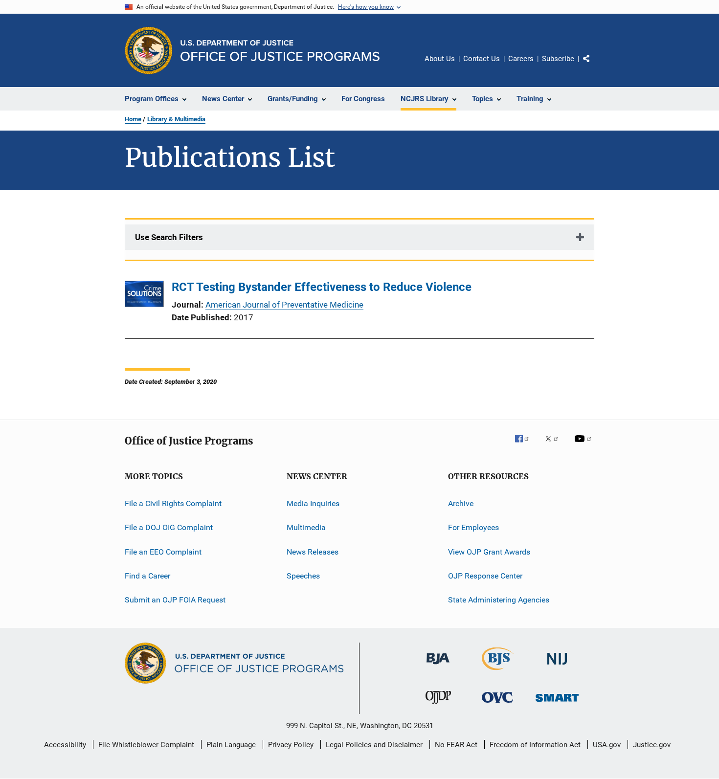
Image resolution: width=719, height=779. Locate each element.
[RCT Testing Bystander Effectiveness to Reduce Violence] (144, 296)
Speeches (303, 575)
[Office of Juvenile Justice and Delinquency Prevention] (438, 705)
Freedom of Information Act (535, 744)
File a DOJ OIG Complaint (169, 527)
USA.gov (607, 744)
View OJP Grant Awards (489, 551)
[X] (555, 445)
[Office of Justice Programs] (149, 50)
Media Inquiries (313, 503)
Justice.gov (652, 744)
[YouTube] (584, 445)
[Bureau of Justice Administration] (438, 666)
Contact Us (481, 58)
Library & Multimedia (176, 119)
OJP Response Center (485, 575)
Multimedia (306, 527)
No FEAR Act (456, 744)
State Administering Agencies (498, 599)
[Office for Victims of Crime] (497, 704)
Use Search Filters (169, 237)
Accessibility (65, 744)
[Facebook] (526, 445)
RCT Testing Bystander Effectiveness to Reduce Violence (322, 287)
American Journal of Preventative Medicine (284, 305)
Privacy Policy (291, 744)
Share (594, 65)
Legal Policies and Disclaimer (374, 744)
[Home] (280, 50)
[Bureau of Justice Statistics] (498, 672)
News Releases (312, 551)
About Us (440, 58)
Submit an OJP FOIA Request (175, 599)
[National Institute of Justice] (557, 666)
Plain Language (231, 744)
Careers (521, 58)
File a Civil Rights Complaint (173, 503)
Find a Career (147, 575)
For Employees (473, 527)
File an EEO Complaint (163, 551)
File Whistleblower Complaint (146, 744)
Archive (460, 503)
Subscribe (558, 58)
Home (133, 119)
